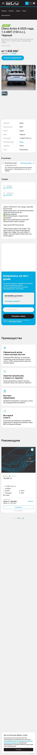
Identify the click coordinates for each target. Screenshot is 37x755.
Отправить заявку (18, 316)
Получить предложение (13, 58)
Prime (21, 142)
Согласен (18, 749)
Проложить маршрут (12, 301)
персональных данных (15, 321)
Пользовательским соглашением (14, 741)
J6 (2, 447)
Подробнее (18, 507)
